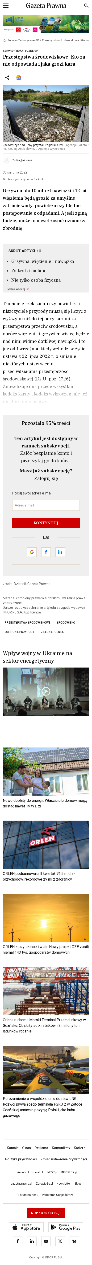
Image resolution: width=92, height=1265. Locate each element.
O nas (26, 1148)
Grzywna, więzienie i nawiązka (42, 261)
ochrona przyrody (19, 632)
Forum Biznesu (28, 1195)
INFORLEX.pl (69, 1172)
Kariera (79, 1148)
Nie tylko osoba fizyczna (36, 280)
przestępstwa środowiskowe (27, 622)
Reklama (41, 1148)
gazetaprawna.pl (21, 1183)
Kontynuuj (46, 523)
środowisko (66, 622)
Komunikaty (61, 1148)
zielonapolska (52, 632)
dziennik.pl (22, 1172)
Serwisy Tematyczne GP (23, 40)
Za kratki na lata (28, 271)
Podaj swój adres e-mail (32, 493)
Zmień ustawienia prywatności (64, 1159)
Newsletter (64, 1183)
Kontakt (12, 1148)
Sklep (78, 1183)
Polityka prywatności (21, 1159)
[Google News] (18, 77)
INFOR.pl (52, 1172)
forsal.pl (38, 1172)
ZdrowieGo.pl (44, 1183)
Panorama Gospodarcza (58, 1195)
